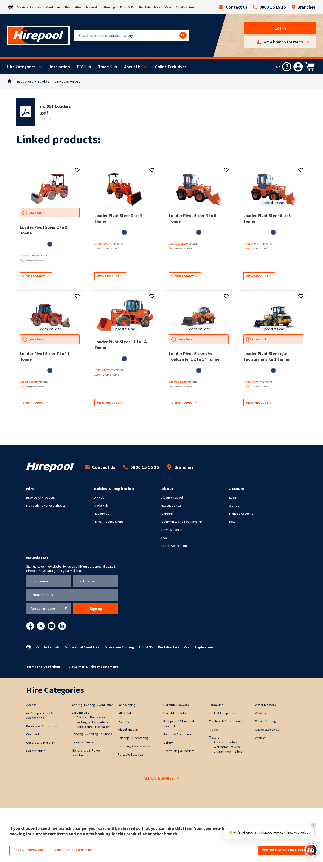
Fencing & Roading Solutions (92, 734)
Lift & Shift (125, 713)
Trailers (214, 737)
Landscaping (126, 705)
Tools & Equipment (222, 713)
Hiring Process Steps (109, 521)
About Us (132, 66)
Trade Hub (107, 66)
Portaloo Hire (150, 7)
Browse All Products (40, 497)
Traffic (213, 729)
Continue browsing (28, 850)
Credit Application (179, 7)
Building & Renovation (41, 726)
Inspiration (60, 66)
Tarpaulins (216, 705)
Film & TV (127, 7)
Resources (101, 513)
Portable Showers (176, 705)
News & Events (172, 529)
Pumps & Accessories (178, 734)
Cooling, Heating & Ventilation (92, 705)
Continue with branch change (286, 850)
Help (232, 521)
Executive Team (172, 505)
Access (31, 705)
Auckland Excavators (91, 717)
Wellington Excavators (92, 722)
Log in (280, 28)
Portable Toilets (174, 713)
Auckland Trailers (226, 742)
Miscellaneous (128, 729)
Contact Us (237, 7)
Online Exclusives (171, 66)
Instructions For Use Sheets (45, 505)
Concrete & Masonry (40, 742)
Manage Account (241, 513)
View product (34, 276)
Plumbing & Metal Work (134, 746)
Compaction (34, 734)
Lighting (123, 721)
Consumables (35, 751)
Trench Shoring (265, 721)
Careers (167, 513)
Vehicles (261, 738)
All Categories (159, 778)
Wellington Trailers (227, 747)
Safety (168, 742)
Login (233, 497)
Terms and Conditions (43, 666)
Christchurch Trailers (228, 751)
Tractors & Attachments (226, 721)
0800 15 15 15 (272, 7)
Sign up (234, 505)
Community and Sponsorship (182, 521)
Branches (306, 7)
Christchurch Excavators (94, 727)
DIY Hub (84, 66)
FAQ (164, 537)
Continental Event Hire (63, 7)
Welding (260, 713)
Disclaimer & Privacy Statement (93, 666)
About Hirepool (172, 497)
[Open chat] (311, 850)
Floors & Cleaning (84, 742)
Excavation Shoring (100, 7)
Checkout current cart (74, 850)
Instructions (25, 81)
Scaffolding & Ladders (179, 751)
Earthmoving (81, 712)
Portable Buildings (131, 754)
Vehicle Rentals (29, 7)
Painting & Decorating (133, 738)
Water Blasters (265, 705)
